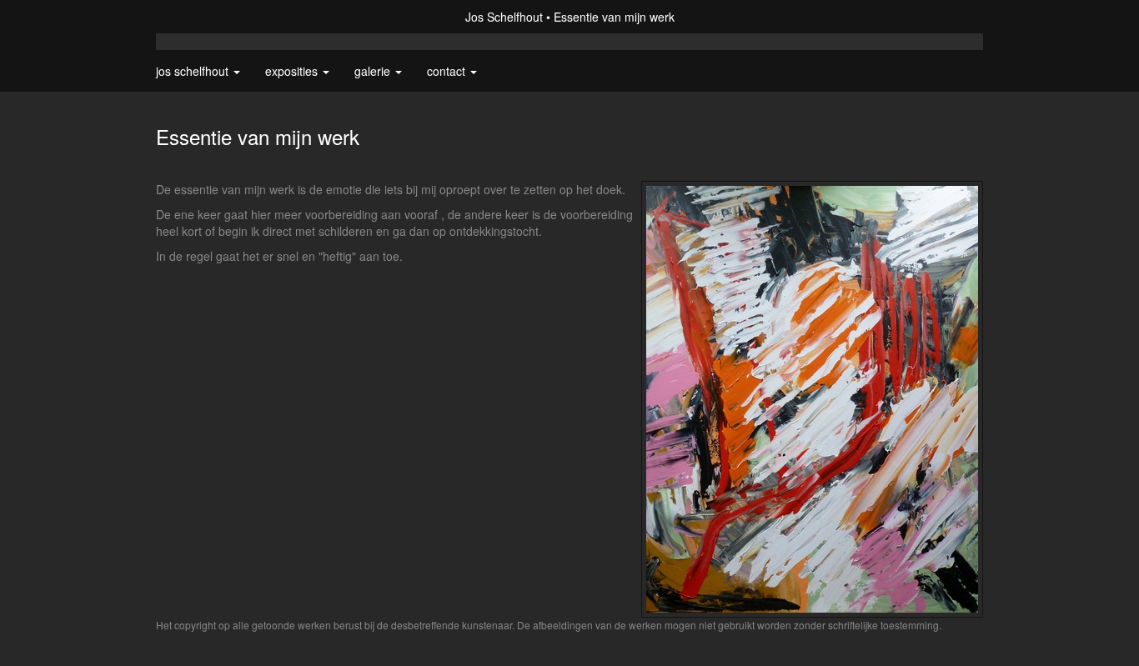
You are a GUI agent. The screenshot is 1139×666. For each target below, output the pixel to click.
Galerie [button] (374, 71)
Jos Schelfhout (504, 16)
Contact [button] (448, 71)
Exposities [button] (293, 71)
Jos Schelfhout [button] (194, 71)
